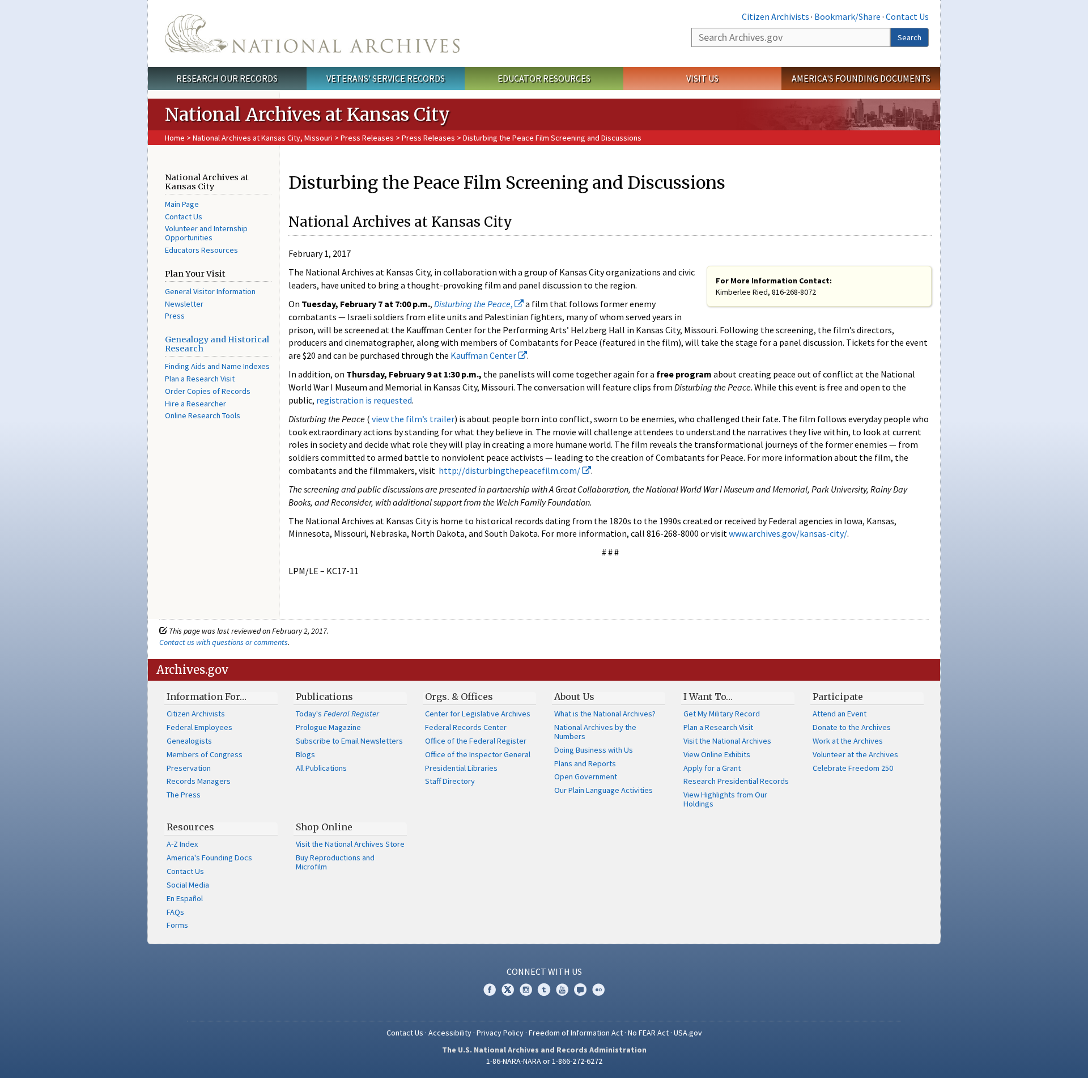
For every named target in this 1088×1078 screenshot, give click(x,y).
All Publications (321, 768)
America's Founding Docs (209, 857)
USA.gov (688, 1033)
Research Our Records (227, 78)
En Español (185, 898)
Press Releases (367, 138)
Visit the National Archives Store (350, 844)
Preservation (189, 768)
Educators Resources (201, 250)
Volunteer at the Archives (855, 754)
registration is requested (364, 400)
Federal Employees (199, 727)
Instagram (526, 989)
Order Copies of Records (207, 391)
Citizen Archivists (775, 16)
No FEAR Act (648, 1033)
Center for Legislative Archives (477, 713)
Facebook (489, 989)
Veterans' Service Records (385, 78)
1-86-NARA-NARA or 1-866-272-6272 (544, 1061)
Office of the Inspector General (477, 754)
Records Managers (199, 781)
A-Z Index (182, 844)
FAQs (175, 912)
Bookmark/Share (847, 16)
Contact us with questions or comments (223, 642)
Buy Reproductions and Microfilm (335, 862)
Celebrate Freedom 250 (853, 768)
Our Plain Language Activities (603, 790)
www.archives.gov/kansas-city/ (788, 533)
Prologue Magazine (328, 727)
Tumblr (544, 989)
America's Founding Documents (861, 78)
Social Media (188, 885)
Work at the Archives (848, 741)
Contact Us (907, 16)
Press (175, 316)
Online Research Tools (202, 415)
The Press (184, 795)
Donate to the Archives (852, 727)
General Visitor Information (210, 291)
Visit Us (702, 78)
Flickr (598, 989)
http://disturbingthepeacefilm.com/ (510, 470)
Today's (337, 713)
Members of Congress (205, 754)
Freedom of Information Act (576, 1033)
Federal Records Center (466, 727)
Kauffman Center (484, 355)
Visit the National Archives (727, 741)
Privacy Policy (500, 1033)
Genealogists (189, 741)
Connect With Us (544, 971)
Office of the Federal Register (475, 741)
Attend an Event (839, 713)
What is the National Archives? (605, 713)
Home (175, 138)
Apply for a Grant (712, 768)
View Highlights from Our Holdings (725, 799)
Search (909, 37)
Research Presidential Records (736, 781)
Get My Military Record (721, 713)
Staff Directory (450, 781)
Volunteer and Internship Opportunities (206, 233)
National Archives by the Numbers (595, 731)
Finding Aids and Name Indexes (217, 366)
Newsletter (184, 304)
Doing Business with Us (593, 750)
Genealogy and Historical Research (217, 344)
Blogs (305, 754)
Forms (177, 925)
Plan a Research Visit (200, 379)
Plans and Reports (585, 763)
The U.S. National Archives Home (312, 33)
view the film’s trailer (413, 419)
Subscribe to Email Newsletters (349, 741)
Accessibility (449, 1033)
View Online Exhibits (716, 754)
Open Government (585, 776)
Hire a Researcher (195, 403)
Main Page (182, 204)
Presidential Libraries (461, 768)
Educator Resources (544, 78)
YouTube (562, 989)
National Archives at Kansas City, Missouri (263, 138)
